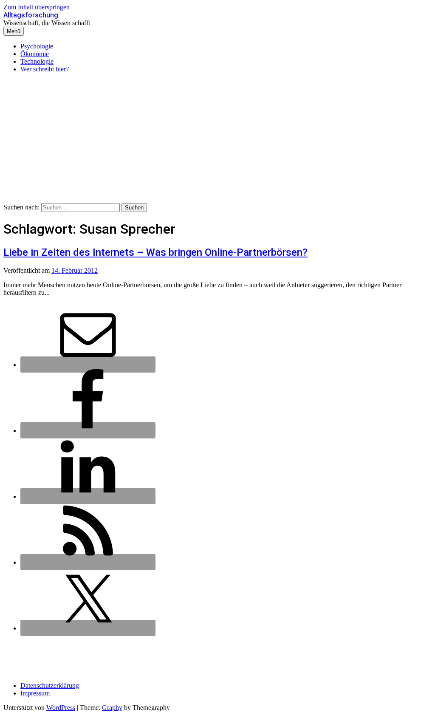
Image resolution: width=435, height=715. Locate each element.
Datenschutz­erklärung (49, 685)
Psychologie (36, 46)
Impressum (35, 693)
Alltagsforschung (30, 15)
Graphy (112, 707)
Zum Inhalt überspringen (36, 7)
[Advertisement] (217, 139)
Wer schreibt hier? (44, 69)
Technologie (37, 61)
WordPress (60, 707)
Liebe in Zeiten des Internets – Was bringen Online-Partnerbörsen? (155, 252)
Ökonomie (34, 53)
